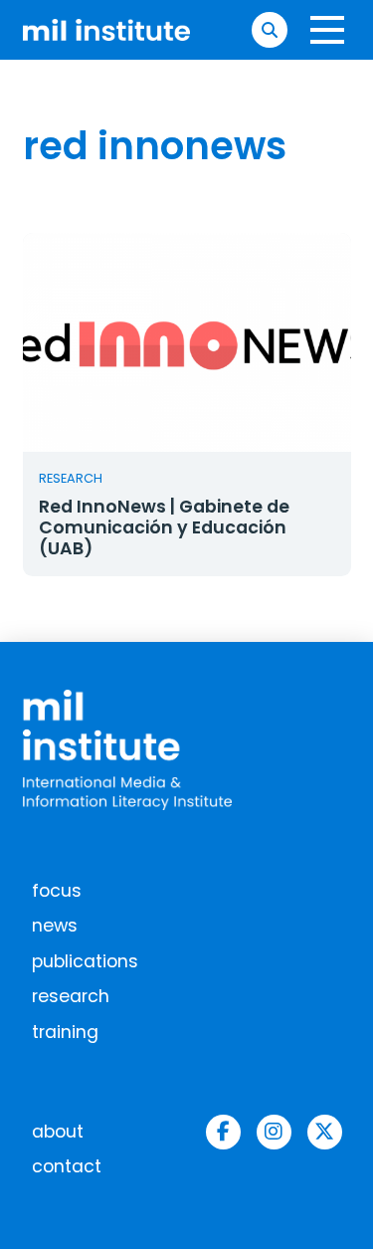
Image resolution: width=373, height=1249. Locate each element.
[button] (269, 29)
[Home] (107, 30)
